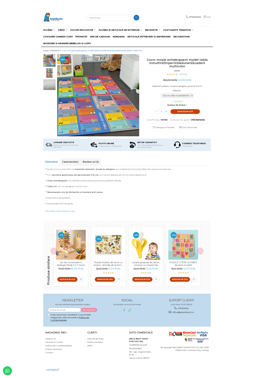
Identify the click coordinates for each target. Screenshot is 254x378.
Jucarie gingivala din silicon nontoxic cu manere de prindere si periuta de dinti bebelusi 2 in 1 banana (145, 263)
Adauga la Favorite (164, 127)
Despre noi (50, 339)
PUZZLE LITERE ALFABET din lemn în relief (183, 263)
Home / (46, 50)
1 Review (183, 74)
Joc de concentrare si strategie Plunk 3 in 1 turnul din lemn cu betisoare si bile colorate (71, 263)
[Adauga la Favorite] (81, 279)
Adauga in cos (185, 111)
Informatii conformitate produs (60, 211)
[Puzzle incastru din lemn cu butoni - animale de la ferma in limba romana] (108, 245)
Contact (49, 352)
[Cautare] (136, 17)
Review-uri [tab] (91, 161)
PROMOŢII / (55, 50)
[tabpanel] (98, 95)
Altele (177, 70)
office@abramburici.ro (183, 312)
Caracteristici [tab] (70, 161)
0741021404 (183, 308)
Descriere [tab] (51, 161)
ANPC (90, 345)
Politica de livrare (53, 349)
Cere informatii (189, 127)
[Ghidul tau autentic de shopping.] (52, 370)
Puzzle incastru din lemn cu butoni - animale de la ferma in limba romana (108, 263)
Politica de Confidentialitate (58, 345)
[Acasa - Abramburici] (58, 18)
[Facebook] (124, 310)
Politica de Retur (95, 342)
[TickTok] (129, 310)
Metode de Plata (95, 339)
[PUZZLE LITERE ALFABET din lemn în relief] (183, 245)
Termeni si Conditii (54, 342)
